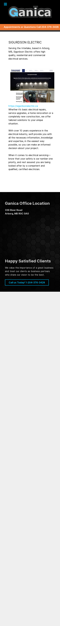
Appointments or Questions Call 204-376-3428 (31, 26)
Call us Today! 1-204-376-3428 (27, 282)
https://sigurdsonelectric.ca (23, 106)
